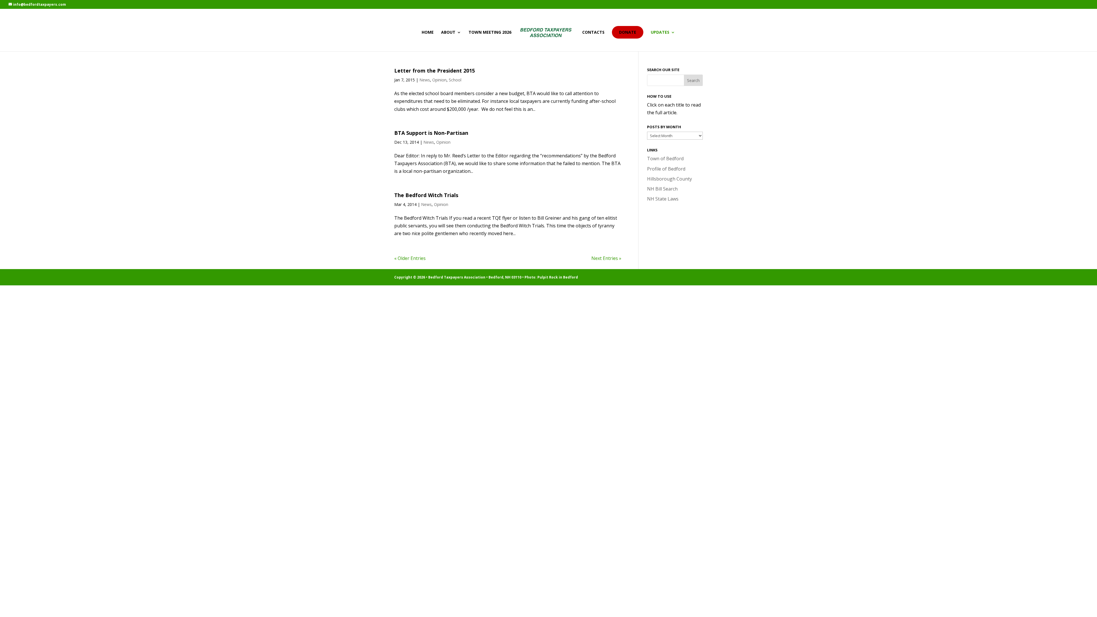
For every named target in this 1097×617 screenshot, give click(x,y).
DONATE (627, 32)
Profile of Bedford (666, 169)
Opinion (439, 80)
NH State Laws (662, 199)
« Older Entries (410, 258)
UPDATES (660, 32)
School (455, 80)
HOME (428, 32)
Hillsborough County (669, 179)
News (424, 80)
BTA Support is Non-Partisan (431, 132)
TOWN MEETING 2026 (490, 32)
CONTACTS (593, 32)
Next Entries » (606, 258)
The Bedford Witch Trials (426, 195)
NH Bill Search (662, 189)
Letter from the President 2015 (434, 70)
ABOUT (448, 32)
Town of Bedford (665, 158)
